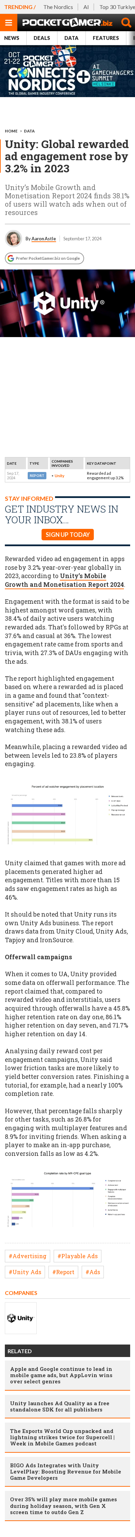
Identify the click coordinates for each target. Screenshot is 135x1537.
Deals (42, 38)
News (11, 38)
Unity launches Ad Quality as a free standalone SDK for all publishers (59, 1406)
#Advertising (27, 1256)
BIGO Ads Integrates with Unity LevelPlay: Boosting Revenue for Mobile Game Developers (65, 1471)
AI (86, 6)
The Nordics (58, 6)
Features (106, 38)
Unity (59, 475)
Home (11, 131)
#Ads (93, 1272)
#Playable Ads (77, 1256)
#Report (63, 1272)
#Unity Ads (25, 1272)
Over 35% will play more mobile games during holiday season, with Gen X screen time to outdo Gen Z (63, 1505)
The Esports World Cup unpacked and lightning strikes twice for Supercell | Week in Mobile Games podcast (62, 1437)
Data (71, 38)
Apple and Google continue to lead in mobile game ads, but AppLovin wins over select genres (61, 1375)
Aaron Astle (44, 238)
